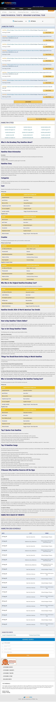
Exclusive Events (7, 679)
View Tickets (48, 32)
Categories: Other (7, 676)
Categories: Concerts (8, 670)
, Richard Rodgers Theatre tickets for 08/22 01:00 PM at (24, 30)
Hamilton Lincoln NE (10, 135)
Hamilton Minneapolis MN (28, 137)
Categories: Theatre (8, 673)
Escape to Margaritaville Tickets (9, 635)
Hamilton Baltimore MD (46, 127)
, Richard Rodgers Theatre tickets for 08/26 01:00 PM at (24, 94)
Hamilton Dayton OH (45, 129)
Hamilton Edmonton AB (10, 132)
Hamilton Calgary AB (28, 129)
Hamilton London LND (45, 135)
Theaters (21, 8)
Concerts (13, 8)
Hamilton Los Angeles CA (10, 137)
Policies (33, 699)
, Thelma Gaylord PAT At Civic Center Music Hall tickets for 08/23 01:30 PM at (26, 65)
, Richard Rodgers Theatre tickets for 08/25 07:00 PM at (24, 80)
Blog (36, 699)
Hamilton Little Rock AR (27, 135)
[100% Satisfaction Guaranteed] (8, 662)
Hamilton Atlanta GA (28, 127)
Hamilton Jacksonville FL (46, 132)
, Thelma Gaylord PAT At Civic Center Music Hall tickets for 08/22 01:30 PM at (26, 37)
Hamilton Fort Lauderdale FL (28, 132)
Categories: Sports (8, 667)
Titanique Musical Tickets (34, 635)
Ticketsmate (10, 3)
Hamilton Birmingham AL (10, 129)
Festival (29, 8)
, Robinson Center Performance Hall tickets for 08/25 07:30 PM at (27, 87)
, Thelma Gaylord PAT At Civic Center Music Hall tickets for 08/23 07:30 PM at (26, 73)
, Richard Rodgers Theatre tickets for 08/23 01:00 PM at (24, 58)
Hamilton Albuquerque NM (10, 127)
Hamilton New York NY (45, 137)
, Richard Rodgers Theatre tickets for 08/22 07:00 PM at (24, 44)
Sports (5, 8)
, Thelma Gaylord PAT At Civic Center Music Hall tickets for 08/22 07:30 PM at (26, 51)
